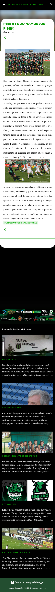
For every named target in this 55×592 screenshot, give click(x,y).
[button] (5, 38)
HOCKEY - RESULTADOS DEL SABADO (19, 456)
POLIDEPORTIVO (10, 359)
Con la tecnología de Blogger (29, 582)
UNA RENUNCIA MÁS (11, 408)
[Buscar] (51, 4)
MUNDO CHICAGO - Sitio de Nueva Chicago (29, 4)
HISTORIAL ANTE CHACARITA (16, 552)
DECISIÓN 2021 (9, 504)
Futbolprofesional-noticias (21, 223)
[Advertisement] (27, 279)
